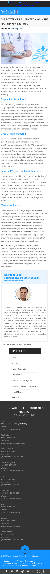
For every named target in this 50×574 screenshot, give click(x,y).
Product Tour (26, 2)
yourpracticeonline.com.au (13, 443)
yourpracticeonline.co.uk (12, 470)
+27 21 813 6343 (8, 534)
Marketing (16, 363)
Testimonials (28, 563)
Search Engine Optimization (24, 386)
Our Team (29, 561)
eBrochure (13, 2)
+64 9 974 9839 (8, 451)
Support (38, 2)
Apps (14, 357)
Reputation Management (23, 380)
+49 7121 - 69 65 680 (10, 493)
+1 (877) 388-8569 (24, 5)
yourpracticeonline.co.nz (12, 456)
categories (18, 351)
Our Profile (17, 561)
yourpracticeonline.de (11, 498)
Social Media (17, 392)
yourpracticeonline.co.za (12, 539)
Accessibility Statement (32, 566)
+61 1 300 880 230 (8, 437)
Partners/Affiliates (12, 563)
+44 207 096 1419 (8, 465)
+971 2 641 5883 (8, 479)
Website (15, 397)
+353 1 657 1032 (8, 520)
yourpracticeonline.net (11, 429)
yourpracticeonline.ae (11, 484)
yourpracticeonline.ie (10, 526)
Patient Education (19, 369)
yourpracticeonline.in (10, 512)
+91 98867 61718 (8, 506)
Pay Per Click (17, 375)
